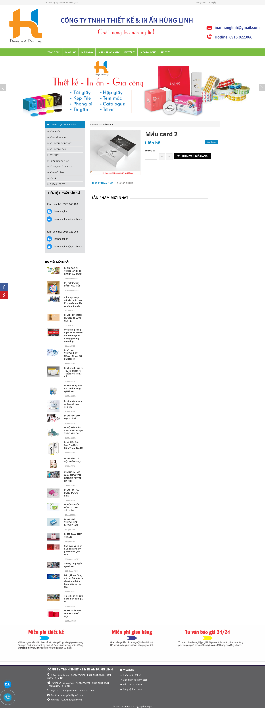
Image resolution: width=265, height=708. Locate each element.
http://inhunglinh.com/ (72, 699)
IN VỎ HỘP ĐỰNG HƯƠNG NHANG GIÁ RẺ (73, 318)
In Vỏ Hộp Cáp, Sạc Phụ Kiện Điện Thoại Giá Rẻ (73, 445)
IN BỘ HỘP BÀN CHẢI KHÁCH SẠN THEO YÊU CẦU (73, 430)
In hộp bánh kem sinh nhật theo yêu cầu (73, 404)
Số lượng (150, 150)
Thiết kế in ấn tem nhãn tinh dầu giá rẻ (73, 599)
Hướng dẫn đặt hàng (133, 675)
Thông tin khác (125, 183)
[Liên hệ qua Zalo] (8, 684)
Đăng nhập (201, 2)
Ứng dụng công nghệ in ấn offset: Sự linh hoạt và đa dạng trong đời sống (73, 335)
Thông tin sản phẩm (102, 183)
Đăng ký (212, 2)
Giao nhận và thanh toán (135, 679)
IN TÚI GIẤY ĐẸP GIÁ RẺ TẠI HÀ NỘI (72, 613)
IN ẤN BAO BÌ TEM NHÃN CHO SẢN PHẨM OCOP (73, 271)
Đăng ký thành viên (132, 689)
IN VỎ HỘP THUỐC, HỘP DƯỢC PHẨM (71, 522)
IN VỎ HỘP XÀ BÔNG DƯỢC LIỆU (71, 493)
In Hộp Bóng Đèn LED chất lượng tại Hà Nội (73, 388)
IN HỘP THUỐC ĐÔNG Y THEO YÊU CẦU (72, 507)
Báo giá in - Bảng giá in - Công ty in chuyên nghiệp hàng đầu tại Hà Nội (73, 581)
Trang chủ (94, 124)
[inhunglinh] (132, 26)
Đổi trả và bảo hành (132, 684)
